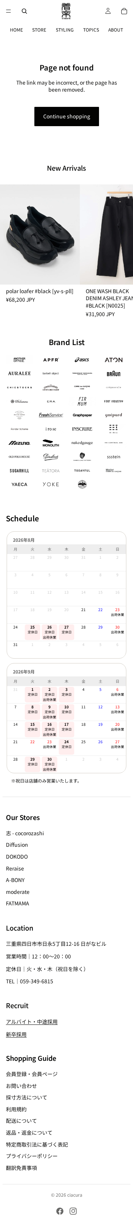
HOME (16, 29)
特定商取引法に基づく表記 (37, 1144)
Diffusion (17, 844)
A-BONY (15, 879)
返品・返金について (29, 1132)
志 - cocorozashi (25, 832)
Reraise (15, 868)
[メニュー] (8, 11)
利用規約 (16, 1108)
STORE (39, 29)
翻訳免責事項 (21, 1167)
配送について (21, 1120)
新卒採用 (16, 1033)
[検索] (24, 11)
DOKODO (17, 856)
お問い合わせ (21, 1085)
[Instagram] (73, 1211)
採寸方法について (26, 1097)
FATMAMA (17, 903)
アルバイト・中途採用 (32, 1021)
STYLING (65, 29)
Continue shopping (66, 116)
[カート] (124, 11)
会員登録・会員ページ (32, 1074)
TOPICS (91, 29)
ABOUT (115, 29)
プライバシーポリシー (32, 1156)
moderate (18, 891)
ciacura (74, 1194)
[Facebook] (59, 1211)
